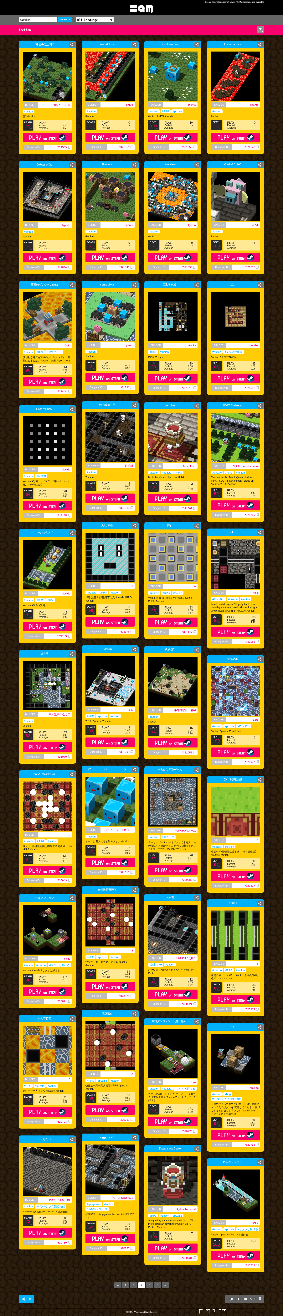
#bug (228, 1094)
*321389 (124, 507)
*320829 (124, 996)
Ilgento (129, 104)
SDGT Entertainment (246, 466)
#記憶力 (41, 476)
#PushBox (218, 599)
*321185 (62, 515)
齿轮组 (129, 465)
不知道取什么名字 (185, 710)
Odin (67, 345)
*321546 (250, 147)
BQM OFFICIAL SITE (242, 1299)
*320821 (62, 1001)
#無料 (39, 352)
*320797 (124, 1119)
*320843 (62, 880)
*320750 (62, 1242)
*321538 (187, 267)
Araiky (192, 345)
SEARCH (65, 19)
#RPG (165, 111)
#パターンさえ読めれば (226, 1098)
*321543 (124, 267)
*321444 (62, 391)
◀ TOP (26, 1299)
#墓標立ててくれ (97, 1208)
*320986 (187, 879)
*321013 (124, 872)
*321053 (187, 752)
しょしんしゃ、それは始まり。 (118, 830)
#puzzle (177, 111)
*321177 (187, 631)
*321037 (250, 761)
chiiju (67, 958)
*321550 (187, 147)
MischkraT (189, 466)
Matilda (65, 469)
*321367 (187, 508)
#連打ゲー (156, 964)
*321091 (124, 751)
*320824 (187, 1004)
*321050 (62, 756)
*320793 (62, 1121)
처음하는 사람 (61, 105)
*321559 (62, 147)
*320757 (124, 1248)
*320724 (250, 1265)
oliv (131, 709)
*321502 (250, 388)
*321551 (124, 147)
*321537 (250, 267)
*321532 (124, 387)
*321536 (62, 267)
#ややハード (54, 352)
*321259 (250, 514)
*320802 (250, 1009)
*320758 (250, 1144)
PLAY (43, 137)
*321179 (125, 631)
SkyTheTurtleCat (185, 1209)
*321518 (187, 388)
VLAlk (255, 224)
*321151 (250, 641)
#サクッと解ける (59, 965)
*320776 (187, 1131)
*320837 (250, 885)
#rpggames (94, 1204)
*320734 (187, 1257)
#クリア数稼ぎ (233, 351)
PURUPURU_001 (185, 830)
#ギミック (168, 837)
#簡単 (153, 351)
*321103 (62, 636)
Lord (256, 719)
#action (28, 111)
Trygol (255, 592)
